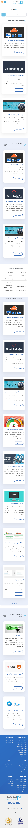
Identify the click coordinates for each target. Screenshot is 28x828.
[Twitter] (17, 803)
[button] (14, 603)
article (22, 272)
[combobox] (16, 14)
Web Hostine (8, 279)
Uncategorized (20, 279)
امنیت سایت (9, 282)
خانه (16, 9)
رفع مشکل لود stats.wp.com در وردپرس (15, 115)
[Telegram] (11, 803)
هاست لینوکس (8, 290)
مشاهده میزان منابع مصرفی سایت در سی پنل (16, 430)
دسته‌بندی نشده (20, 286)
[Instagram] (9, 803)
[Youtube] (14, 803)
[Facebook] (19, 803)
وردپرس (22, 293)
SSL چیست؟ (19, 636)
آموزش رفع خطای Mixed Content (14, 543)
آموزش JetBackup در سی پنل (15, 40)
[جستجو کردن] (3, 14)
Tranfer (10, 276)
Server (22, 276)
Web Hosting (21, 282)
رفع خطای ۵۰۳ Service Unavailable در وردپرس (17, 504)
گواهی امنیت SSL (20, 290)
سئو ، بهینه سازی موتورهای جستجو (8, 286)
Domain (10, 272)
